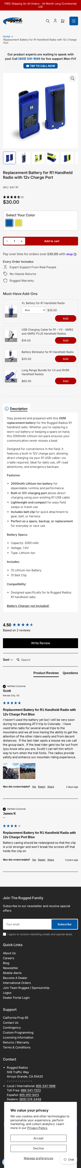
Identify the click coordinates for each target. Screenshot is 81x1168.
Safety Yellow (18, 223)
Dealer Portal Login (16, 998)
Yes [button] (34, 786)
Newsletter (10, 968)
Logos (7, 993)
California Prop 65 (15, 1018)
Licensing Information (18, 1037)
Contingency (12, 1027)
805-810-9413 (29, 1095)
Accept (38, 1138)
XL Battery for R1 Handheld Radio (43, 303)
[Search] (47, 21)
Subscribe (64, 924)
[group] (40, 625)
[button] (40, 197)
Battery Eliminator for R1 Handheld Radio (48, 352)
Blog (6, 963)
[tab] (46, 674)
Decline (38, 1148)
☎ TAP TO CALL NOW (40, 66)
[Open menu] (73, 21)
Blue (9, 223)
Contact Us (10, 1022)
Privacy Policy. (37, 1128)
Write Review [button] (40, 643)
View (11, 316)
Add (65, 318)
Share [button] (50, 786)
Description (19, 409)
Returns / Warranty (16, 1042)
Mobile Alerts (12, 973)
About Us (9, 953)
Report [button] (41, 786)
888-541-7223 (31, 1090)
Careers (8, 958)
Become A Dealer (15, 978)
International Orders (17, 983)
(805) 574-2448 (30, 1099)
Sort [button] (6, 659)
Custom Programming (18, 1032)
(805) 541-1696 (29, 59)
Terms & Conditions (16, 1047)
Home (6, 36)
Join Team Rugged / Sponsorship (26, 988)
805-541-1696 (45, 1086)
